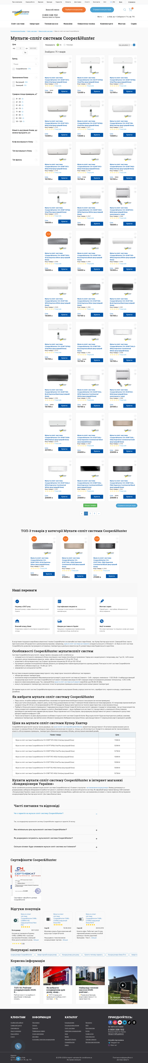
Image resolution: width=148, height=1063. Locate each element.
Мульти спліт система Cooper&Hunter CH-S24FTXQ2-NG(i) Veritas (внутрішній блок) (122, 167)
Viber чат (113, 1045)
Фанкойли (67, 24)
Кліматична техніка (86, 24)
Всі (61, 45)
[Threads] (134, 1022)
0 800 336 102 (50, 15)
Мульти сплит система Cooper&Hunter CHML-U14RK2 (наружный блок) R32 (61, 918)
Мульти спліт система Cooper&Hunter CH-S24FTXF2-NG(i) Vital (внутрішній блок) (89, 167)
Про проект (36, 1022)
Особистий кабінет (17, 1022)
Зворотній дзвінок (52, 9)
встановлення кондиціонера (97, 787)
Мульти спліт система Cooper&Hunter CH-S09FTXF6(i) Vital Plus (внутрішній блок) (122, 80)
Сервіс (134, 24)
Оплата (68, 2)
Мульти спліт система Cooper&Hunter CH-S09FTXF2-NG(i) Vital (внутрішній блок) (57, 80)
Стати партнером (38, 1034)
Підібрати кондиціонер (74, 9)
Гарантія (59, 2)
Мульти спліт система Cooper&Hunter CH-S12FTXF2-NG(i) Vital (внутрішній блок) (57, 123)
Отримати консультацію (102, 9)
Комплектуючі (106, 24)
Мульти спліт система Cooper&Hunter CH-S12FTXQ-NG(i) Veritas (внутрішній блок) (122, 123)
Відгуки (40, 2)
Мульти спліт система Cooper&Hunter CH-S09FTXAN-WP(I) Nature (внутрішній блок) (57, 438)
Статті (87, 2)
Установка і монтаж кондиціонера (43, 1039)
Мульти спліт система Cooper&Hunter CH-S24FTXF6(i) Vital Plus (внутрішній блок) (57, 346)
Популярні (69, 45)
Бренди (49, 2)
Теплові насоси (51, 24)
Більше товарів (90, 505)
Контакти (96, 2)
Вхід (120, 2)
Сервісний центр (16, 1025)
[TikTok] (129, 1022)
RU (114, 2)
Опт (104, 2)
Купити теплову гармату (71, 955)
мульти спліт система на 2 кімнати (76, 644)
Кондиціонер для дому (48, 955)
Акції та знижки (16, 1031)
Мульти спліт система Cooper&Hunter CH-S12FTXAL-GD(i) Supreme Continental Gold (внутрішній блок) (73, 562)
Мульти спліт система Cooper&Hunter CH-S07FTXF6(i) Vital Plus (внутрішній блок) (90, 80)
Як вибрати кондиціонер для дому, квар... (55, 990)
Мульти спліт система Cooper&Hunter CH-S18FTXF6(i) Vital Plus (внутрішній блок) (57, 210)
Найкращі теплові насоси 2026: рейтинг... (88, 990)
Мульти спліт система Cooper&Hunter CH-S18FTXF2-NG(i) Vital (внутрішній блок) (57, 167)
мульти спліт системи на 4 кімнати (67, 682)
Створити (131, 2)
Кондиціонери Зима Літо (94, 955)
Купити (64, 91)
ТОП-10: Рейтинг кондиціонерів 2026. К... (25, 990)
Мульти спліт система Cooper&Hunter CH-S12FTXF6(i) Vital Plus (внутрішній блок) (89, 123)
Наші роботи (30, 2)
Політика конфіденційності (123, 1057)
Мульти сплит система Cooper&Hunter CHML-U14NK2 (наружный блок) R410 (94, 918)
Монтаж (121, 24)
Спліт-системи (17, 24)
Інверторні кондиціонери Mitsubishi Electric (125, 955)
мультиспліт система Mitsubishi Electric (68, 727)
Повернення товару (38, 1031)
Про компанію (17, 2)
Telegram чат (115, 1042)
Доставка (77, 2)
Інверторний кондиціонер (24, 955)
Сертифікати (15, 1028)
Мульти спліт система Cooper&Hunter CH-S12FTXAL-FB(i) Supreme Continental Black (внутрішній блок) (105, 562)
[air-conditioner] (122, 985)
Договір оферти (123, 1060)
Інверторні (34, 24)
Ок (25, 52)
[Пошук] (124, 9)
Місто (100, 17)
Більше (36, 940)
